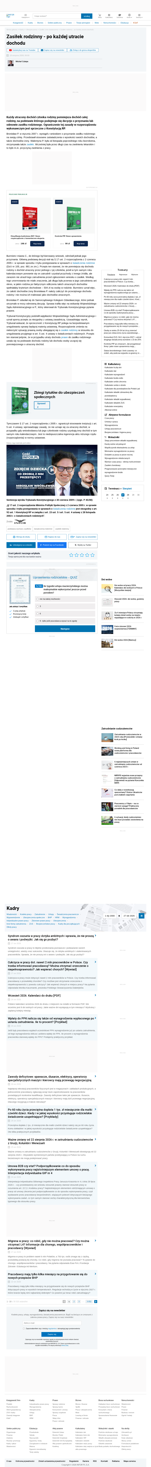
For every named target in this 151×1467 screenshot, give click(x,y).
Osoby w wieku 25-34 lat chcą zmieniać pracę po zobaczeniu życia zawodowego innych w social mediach (121, 331)
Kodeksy (55, 1414)
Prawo (69, 23)
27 (123, 495)
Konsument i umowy (60, 1378)
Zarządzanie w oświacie (38, 1412)
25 (112, 495)
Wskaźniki (113, 437)
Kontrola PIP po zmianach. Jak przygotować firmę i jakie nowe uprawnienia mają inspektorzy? (122, 345)
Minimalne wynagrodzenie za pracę (119, 451)
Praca (54, 1383)
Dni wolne (106, 579)
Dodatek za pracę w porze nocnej (119, 455)
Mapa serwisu (130, 1429)
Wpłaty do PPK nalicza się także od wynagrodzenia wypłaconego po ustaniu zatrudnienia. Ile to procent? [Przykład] (121, 291)
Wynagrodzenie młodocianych (117, 458)
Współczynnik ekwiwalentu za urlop (119, 448)
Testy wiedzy (34, 1420)
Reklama (116, 1429)
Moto (97, 23)
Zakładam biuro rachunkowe (109, 1372)
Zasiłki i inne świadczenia (48, 30)
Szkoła (31, 1403)
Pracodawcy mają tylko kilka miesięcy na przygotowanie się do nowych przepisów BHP (121, 325)
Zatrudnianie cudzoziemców (116, 728)
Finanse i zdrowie (82, 1386)
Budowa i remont (128, 1381)
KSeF (135, 23)
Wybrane (134, 274)
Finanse (125, 1378)
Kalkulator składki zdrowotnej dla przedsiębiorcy (118, 394)
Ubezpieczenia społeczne (34, 918)
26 (118, 495)
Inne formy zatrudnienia (16, 924)
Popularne (111, 274)
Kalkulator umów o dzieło (115, 385)
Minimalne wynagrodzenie (108, 1403)
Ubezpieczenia (31, 30)
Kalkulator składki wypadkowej (117, 399)
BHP (50, 918)
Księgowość (18, 23)
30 (138, 495)
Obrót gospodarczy (13, 1378)
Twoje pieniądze (83, 23)
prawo (64, 337)
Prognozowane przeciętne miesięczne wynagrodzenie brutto (121, 470)
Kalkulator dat (110, 371)
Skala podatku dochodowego (109, 1414)
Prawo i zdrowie (58, 1389)
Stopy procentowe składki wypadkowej (121, 441)
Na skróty (125, 1397)
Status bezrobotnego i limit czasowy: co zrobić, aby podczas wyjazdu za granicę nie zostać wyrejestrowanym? (122, 352)
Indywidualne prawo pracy (18, 921)
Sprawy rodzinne (58, 1372)
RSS (95, 1429)
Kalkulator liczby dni (113, 367)
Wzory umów (126, 1409)
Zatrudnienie (40, 914)
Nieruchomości (109, 23)
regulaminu (52, 1328)
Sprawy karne (57, 1375)
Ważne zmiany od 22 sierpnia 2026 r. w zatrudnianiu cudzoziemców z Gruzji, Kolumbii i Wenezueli (120, 305)
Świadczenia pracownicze (68, 914)
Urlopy (51, 914)
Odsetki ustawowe (105, 1412)
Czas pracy (109, 418)
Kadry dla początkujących (69, 924)
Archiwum (125, 1403)
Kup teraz (37, 244)
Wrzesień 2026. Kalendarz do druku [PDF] (121, 286)
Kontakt (104, 1429)
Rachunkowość (12, 1375)
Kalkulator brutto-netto (114, 378)
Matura (32, 1414)
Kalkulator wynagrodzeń (115, 375)
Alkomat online (111, 410)
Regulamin (74, 1429)
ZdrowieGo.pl (127, 1400)
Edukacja (125, 23)
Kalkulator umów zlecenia (115, 382)
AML (100, 1386)
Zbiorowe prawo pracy (41, 921)
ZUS (31, 924)
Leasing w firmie (82, 1383)
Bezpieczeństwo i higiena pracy (118, 432)
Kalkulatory (114, 364)
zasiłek (30, 144)
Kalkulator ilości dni (83, 1403)
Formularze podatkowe (130, 1412)
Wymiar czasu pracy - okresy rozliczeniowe (123, 462)
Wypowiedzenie (13, 918)
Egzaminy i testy (35, 1409)
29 (133, 495)
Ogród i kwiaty (127, 1383)
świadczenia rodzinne (84, 263)
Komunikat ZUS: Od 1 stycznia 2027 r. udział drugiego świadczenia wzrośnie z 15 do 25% (122, 338)
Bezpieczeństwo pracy (45, 924)
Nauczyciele (33, 1406)
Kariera (86, 1429)
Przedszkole (34, 1400)
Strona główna (11, 30)
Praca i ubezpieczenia (84, 1378)
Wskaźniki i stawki (106, 1397)
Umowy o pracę (111, 422)
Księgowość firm (13, 1369)
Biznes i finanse (81, 1372)
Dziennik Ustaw (58, 1400)
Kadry (30, 23)
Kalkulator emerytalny (114, 406)
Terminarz (114, 488)
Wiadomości (12, 914)
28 (128, 495)
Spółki (78, 1375)
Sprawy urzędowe (59, 1381)
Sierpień (127, 488)
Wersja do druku (23, 537)
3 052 (89, 1302)
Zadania (9, 1406)
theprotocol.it (126, 1414)
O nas (8, 1429)
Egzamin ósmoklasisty (37, 1417)
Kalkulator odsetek (82, 1409)
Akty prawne (57, 1397)
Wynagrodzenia (111, 425)
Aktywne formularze (120, 414)
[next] (95, 1301)
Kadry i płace (11, 1412)
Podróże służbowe (105, 1409)
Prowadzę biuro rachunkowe (109, 1375)
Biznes (40, 23)
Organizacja (10, 1400)
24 (107, 495)
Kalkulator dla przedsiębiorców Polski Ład (122, 389)
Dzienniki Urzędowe (59, 1406)
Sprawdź (41, 405)
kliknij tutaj (65, 1345)
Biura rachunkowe (106, 1369)
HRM (57, 918)
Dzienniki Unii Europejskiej (62, 1409)
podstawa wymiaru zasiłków (19, 529)
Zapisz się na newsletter (86, 537)
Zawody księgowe (13, 1383)
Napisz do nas (54, 537)
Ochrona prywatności (25, 1429)
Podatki (9, 1372)
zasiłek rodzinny (69, 330)
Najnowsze (123, 274)
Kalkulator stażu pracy (84, 1412)
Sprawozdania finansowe (108, 1383)
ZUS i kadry (10, 1381)
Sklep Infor (56, 1386)
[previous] (64, 1301)
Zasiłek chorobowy (112, 465)
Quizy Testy (109, 476)
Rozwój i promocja (13, 1409)
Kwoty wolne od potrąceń (115, 444)
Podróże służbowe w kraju (108, 1400)
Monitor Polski (57, 1403)
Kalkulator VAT (81, 1406)
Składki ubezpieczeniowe (108, 1406)
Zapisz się (52, 1334)
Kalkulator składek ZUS (114, 403)
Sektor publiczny (55, 23)
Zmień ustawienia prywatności (51, 1429)
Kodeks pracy (25, 914)
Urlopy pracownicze (113, 429)
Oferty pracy (12, 927)
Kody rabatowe (127, 1406)
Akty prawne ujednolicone (62, 1412)
